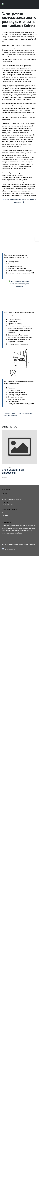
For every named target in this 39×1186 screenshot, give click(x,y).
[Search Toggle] (27, 4)
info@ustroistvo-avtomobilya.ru (11, 499)
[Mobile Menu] (32, 4)
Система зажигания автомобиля (13, 471)
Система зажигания (25, 413)
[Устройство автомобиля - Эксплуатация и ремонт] (8, 4)
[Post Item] (19, 447)
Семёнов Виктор (9, 413)
